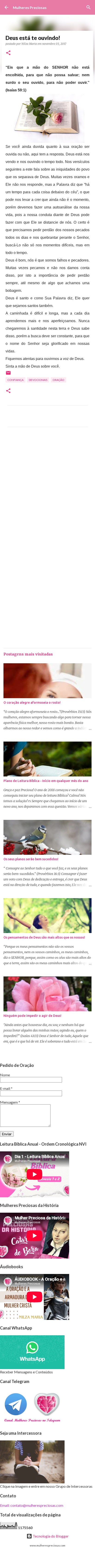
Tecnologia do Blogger (50, 1536)
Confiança (15, 380)
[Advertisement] (47, 488)
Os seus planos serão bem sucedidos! (30, 859)
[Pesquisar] (88, 7)
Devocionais (38, 380)
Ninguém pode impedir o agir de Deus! (32, 1016)
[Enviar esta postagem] (8, 374)
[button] (8, 53)
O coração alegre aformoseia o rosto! (32, 702)
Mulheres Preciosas (30, 7)
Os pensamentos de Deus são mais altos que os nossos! (44, 937)
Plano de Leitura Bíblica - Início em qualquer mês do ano (45, 781)
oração (58, 380)
